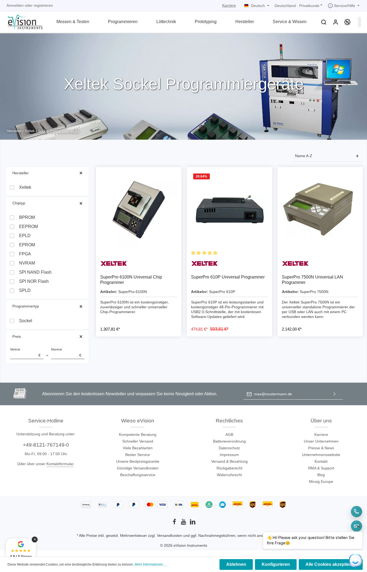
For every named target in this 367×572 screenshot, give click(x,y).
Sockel (25, 320)
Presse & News (321, 448)
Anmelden (15, 5)
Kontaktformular (60, 464)
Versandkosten (169, 535)
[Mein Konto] (335, 22)
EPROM (27, 244)
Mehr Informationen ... (150, 564)
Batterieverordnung (229, 441)
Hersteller (20, 173)
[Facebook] (174, 523)
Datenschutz (229, 448)
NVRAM (27, 263)
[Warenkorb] (359, 22)
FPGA (25, 254)
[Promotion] (347, 22)
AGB (229, 434)
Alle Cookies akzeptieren (330, 564)
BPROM (27, 217)
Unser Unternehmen (321, 441)
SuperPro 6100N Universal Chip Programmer (131, 280)
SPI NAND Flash (35, 272)
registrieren (43, 5)
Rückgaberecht (229, 468)
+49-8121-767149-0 (46, 445)
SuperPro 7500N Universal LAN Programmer (312, 280)
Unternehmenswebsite (321, 454)
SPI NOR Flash (34, 281)
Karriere (229, 5)
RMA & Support (321, 468)
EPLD (25, 235)
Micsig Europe (321, 481)
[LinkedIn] (193, 523)
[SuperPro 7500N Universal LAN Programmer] (320, 209)
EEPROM (28, 226)
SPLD (25, 290)
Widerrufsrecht (229, 475)
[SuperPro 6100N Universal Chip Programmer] (138, 209)
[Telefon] (356, 511)
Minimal (25, 353)
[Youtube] (184, 523)
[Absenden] (334, 394)
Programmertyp (25, 306)
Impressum (229, 454)
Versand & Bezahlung (229, 461)
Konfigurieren (276, 564)
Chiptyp (18, 203)
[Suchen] (323, 22)
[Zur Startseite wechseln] (22, 21)
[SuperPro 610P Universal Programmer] (229, 209)
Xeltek (25, 187)
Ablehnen (236, 564)
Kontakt (321, 461)
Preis (16, 336)
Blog (321, 475)
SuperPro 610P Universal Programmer (228, 277)
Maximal (66, 353)
